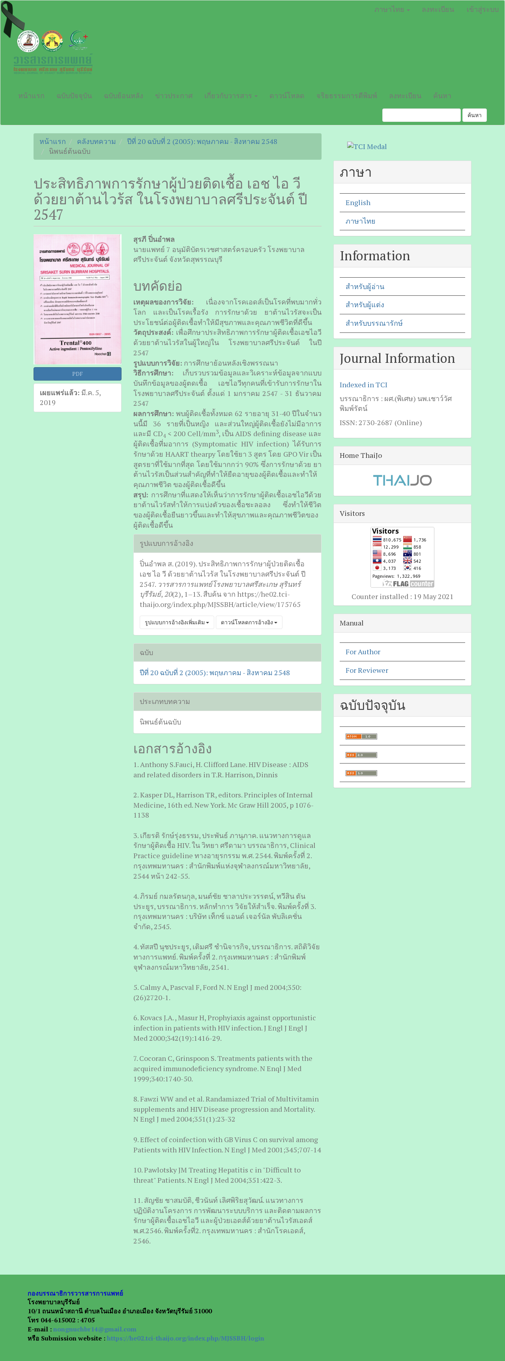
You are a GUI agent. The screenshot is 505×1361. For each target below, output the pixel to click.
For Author (363, 651)
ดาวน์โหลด (287, 95)
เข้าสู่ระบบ (483, 9)
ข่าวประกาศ (174, 95)
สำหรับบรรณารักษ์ (374, 323)
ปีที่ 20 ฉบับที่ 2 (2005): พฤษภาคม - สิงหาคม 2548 (202, 141)
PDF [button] (77, 373)
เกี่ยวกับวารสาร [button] (229, 95)
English (358, 202)
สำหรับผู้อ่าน (365, 286)
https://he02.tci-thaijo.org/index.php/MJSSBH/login (185, 1338)
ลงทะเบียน (438, 9)
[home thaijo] (402, 479)
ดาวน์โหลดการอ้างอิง (247, 622)
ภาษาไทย (361, 221)
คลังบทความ (96, 141)
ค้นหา (442, 95)
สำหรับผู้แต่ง (365, 304)
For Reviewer (367, 670)
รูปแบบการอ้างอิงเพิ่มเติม (175, 622)
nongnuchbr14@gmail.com (95, 1329)
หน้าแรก (31, 95)
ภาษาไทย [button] (390, 9)
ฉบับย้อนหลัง (123, 95)
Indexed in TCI (363, 384)
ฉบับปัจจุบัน (74, 95)
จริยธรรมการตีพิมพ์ (346, 95)
